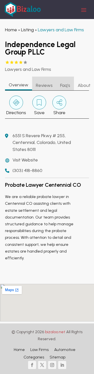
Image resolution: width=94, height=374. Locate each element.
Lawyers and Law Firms (61, 30)
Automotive (64, 350)
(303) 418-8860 (27, 170)
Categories (34, 357)
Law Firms (39, 350)
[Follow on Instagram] (52, 365)
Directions (16, 112)
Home (11, 30)
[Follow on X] (42, 365)
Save (39, 112)
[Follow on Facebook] (32, 365)
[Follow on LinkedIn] (62, 365)
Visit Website (25, 160)
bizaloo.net (55, 331)
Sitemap (57, 357)
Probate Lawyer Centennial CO (43, 184)
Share (59, 112)
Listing (27, 30)
